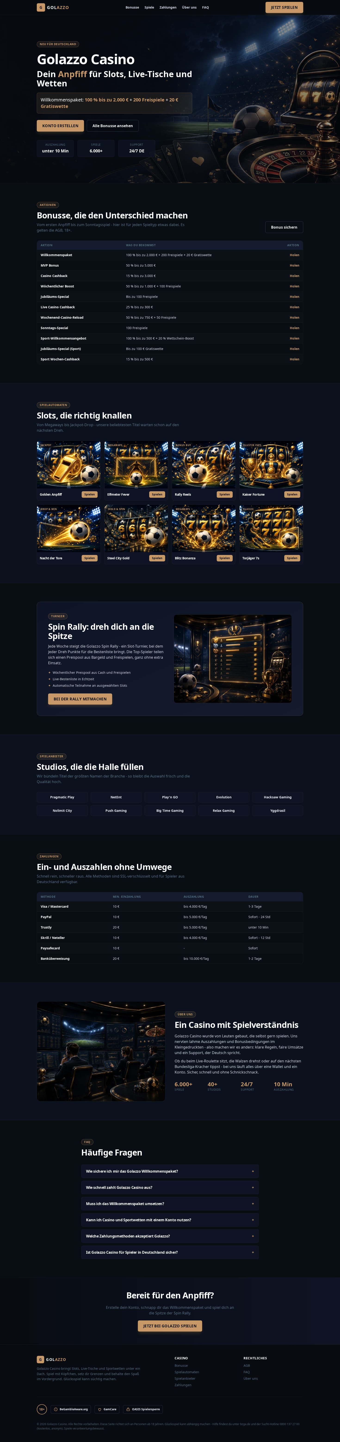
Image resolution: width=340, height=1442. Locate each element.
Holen (294, 255)
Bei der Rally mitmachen (80, 699)
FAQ (205, 7)
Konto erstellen (60, 125)
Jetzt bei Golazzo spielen (170, 1326)
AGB (247, 1365)
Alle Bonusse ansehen (113, 125)
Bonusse (132, 7)
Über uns (189, 7)
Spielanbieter (185, 1378)
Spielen (89, 494)
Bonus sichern (284, 227)
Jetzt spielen (284, 7)
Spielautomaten (187, 1372)
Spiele (149, 7)
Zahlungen (168, 7)
